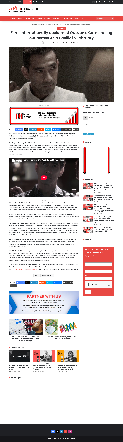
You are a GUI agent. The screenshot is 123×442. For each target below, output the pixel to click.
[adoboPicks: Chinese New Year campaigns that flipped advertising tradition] (88, 229)
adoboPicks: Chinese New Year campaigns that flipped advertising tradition (103, 229)
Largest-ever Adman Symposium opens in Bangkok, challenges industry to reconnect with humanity (67, 366)
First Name (88, 261)
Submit (88, 292)
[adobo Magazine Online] (24, 9)
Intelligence (57, 18)
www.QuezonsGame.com (19, 269)
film (37, 275)
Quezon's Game (48, 275)
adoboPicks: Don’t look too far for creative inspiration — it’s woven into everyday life (103, 197)
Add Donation (88, 134)
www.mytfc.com (32, 269)
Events (38, 18)
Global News (41, 24)
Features (29, 18)
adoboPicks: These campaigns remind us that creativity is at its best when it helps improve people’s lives (103, 187)
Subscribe (68, 18)
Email (87, 275)
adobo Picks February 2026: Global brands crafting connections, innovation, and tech (104, 219)
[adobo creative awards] (44, 116)
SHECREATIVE (79, 18)
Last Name (88, 268)
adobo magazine (49, 43)
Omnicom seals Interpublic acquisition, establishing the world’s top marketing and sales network (19, 366)
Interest (47, 18)
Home (35, 24)
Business (20, 18)
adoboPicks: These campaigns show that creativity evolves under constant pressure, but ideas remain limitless (104, 208)
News (12, 18)
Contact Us (51, 438)
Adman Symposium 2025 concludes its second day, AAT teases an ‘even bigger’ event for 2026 (43, 366)
